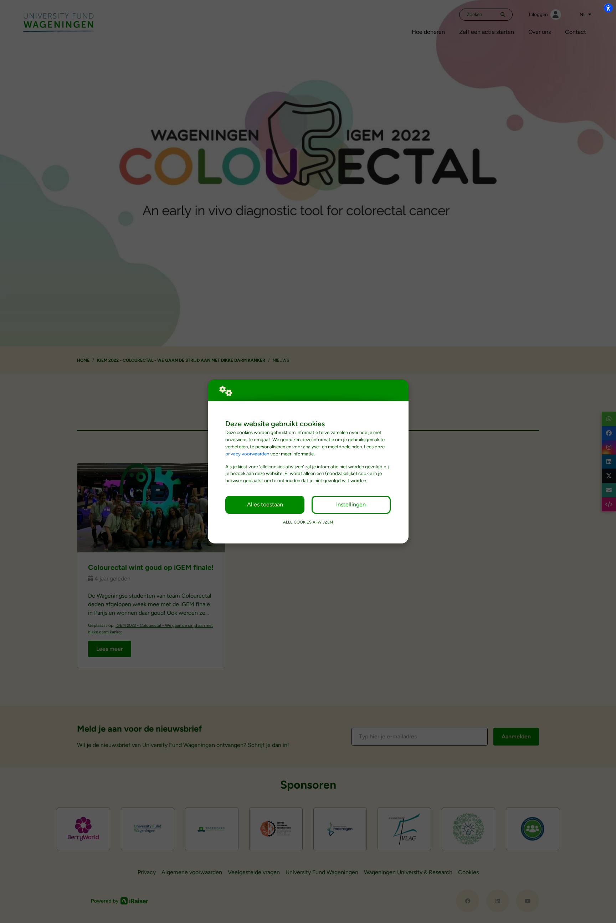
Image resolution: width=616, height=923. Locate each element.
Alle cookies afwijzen (308, 522)
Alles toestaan (265, 504)
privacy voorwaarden (247, 454)
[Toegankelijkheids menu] (608, 8)
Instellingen (351, 504)
